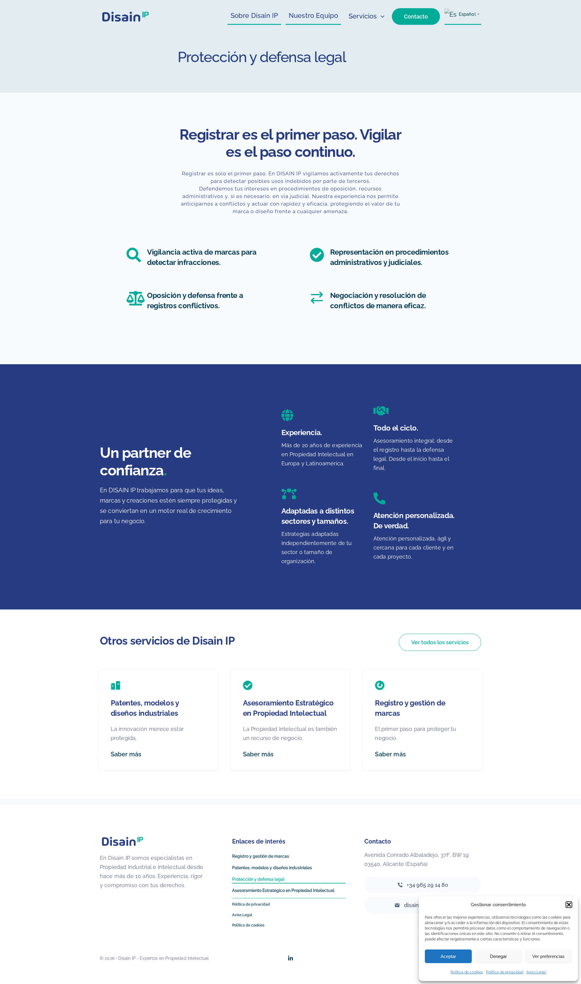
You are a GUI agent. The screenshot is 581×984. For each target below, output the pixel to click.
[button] (569, 905)
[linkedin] (290, 958)
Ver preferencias (548, 956)
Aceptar (448, 956)
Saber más (126, 754)
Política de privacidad (504, 972)
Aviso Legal (536, 972)
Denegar (498, 956)
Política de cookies (467, 972)
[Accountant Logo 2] (126, 12)
